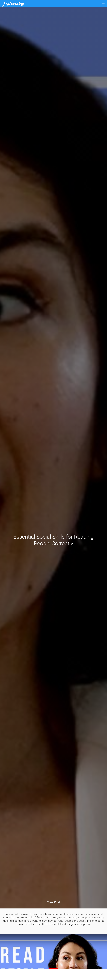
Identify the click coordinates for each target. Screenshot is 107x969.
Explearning (13, 4)
